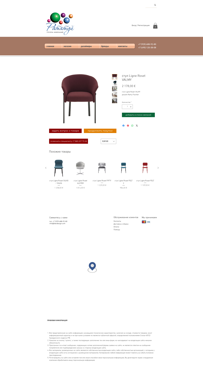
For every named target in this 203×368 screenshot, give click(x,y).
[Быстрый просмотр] (58, 168)
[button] (155, 26)
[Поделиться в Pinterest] (128, 125)
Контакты (117, 221)
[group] (102, 173)
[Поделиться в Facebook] (123, 125)
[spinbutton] (127, 107)
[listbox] (108, 141)
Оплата (117, 227)
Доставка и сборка (121, 224)
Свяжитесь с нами (58, 217)
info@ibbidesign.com (57, 224)
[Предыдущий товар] (45, 167)
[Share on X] (136, 125)
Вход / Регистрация (141, 25)
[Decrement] (123, 107)
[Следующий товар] (158, 167)
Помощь (117, 230)
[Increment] (130, 107)
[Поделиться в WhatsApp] (132, 125)
